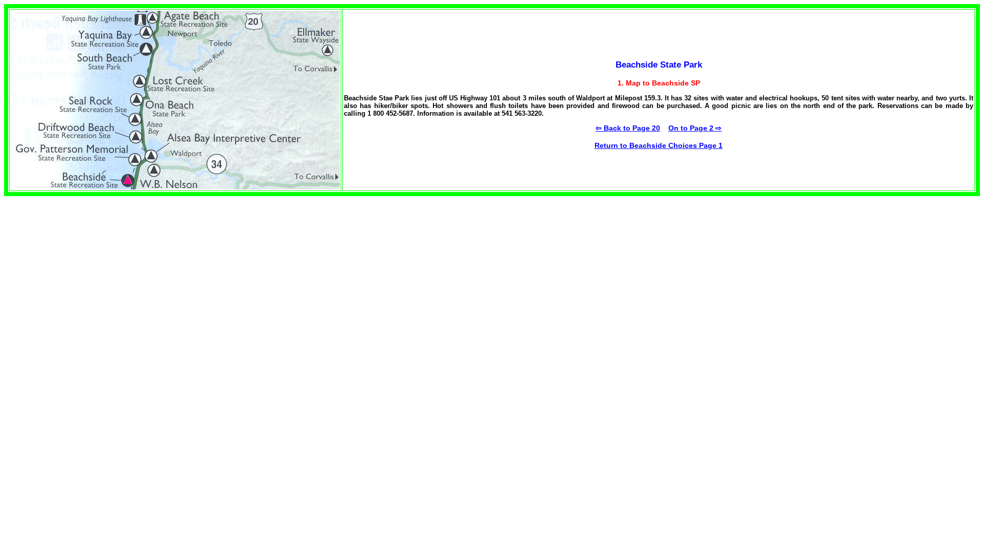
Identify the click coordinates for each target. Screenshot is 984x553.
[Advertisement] (90, 267)
